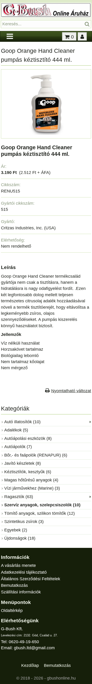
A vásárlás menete (18, 565)
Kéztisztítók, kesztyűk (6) (27, 471)
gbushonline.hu (61, 678)
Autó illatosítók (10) (22, 421)
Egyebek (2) (15, 530)
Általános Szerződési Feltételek (30, 578)
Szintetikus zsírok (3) (24, 521)
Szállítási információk (21, 592)
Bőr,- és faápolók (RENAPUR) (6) (35, 455)
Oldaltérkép (12, 610)
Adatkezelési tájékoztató (24, 572)
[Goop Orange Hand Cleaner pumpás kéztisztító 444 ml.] (46, 133)
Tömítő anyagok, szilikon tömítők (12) (39, 513)
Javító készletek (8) (22, 463)
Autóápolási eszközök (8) (28, 438)
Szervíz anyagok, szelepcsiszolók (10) (42, 505)
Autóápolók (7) (18, 446)
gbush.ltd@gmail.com (34, 648)
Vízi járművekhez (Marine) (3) (32, 488)
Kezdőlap (30, 665)
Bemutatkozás (14, 585)
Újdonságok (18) (19, 538)
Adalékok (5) (16, 430)
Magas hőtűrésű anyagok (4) (31, 480)
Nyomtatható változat (71, 390)
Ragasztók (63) (18, 496)
